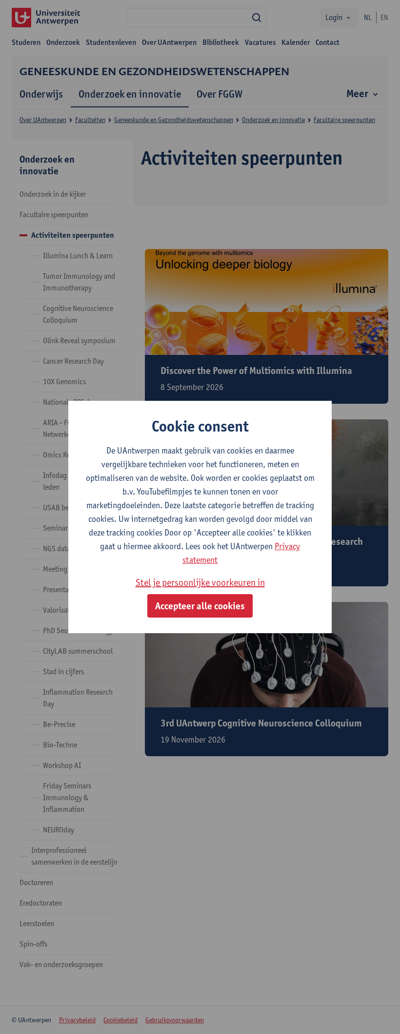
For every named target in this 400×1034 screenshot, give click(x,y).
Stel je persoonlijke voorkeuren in (200, 582)
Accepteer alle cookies (200, 606)
